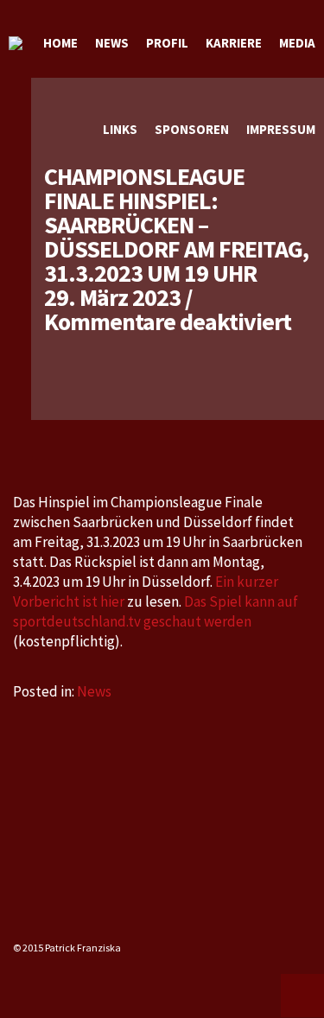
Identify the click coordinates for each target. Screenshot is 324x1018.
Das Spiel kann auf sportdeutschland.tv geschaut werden (155, 611)
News (94, 691)
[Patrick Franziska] (15, 43)
